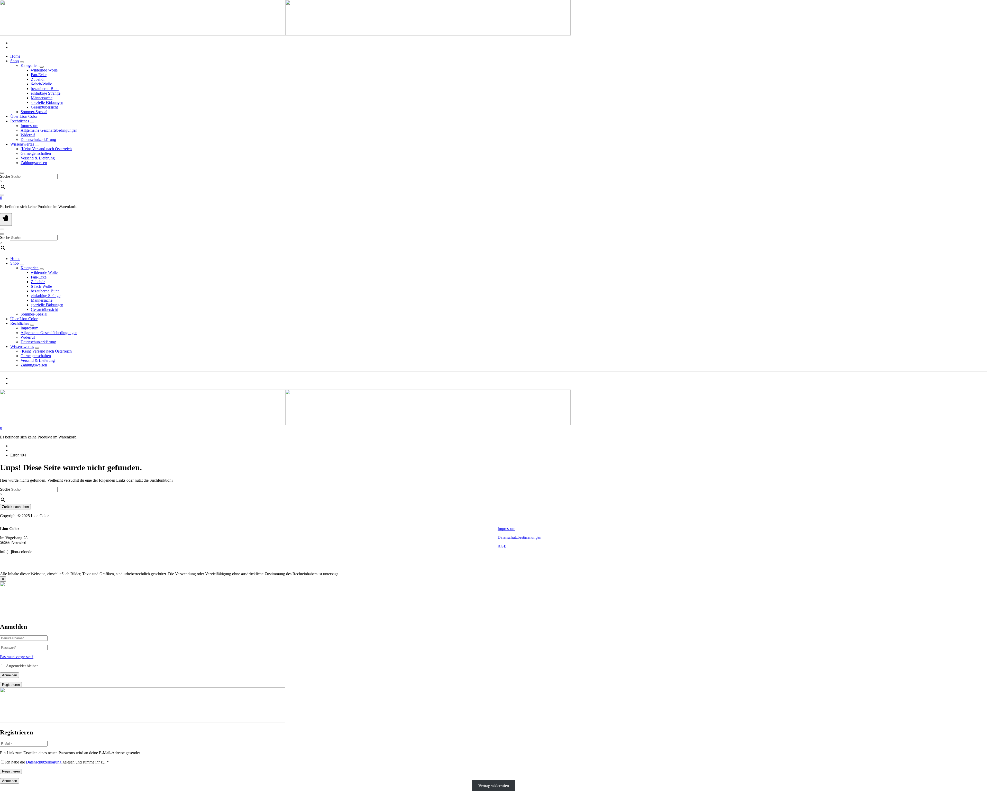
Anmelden (9, 675)
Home (15, 56)
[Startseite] (285, 34)
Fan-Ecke (39, 75)
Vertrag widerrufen (493, 786)
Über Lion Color (24, 116)
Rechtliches (19, 121)
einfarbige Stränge (45, 93)
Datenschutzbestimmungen (519, 537)
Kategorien (30, 65)
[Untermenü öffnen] (22, 62)
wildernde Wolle (44, 70)
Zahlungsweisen (34, 162)
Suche (5, 176)
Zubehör (38, 79)
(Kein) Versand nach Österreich (46, 149)
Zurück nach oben (15, 507)
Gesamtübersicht (44, 107)
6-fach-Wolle (41, 84)
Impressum (29, 125)
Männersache (41, 98)
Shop (14, 61)
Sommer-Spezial (34, 112)
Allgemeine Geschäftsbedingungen (49, 130)
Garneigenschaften (36, 153)
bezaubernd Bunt (45, 88)
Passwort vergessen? (16, 656)
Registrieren (11, 685)
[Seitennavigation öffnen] (6, 219)
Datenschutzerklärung (38, 139)
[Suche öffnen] (2, 173)
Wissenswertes (22, 144)
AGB (502, 546)
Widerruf (28, 135)
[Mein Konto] (2, 194)
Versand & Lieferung (38, 158)
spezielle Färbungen (47, 102)
